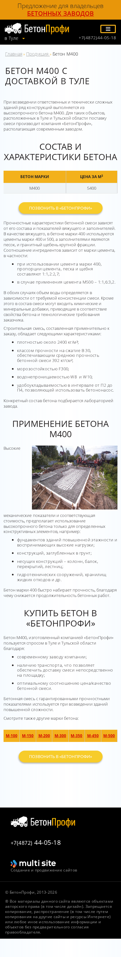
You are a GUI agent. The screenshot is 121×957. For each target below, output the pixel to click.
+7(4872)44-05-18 (97, 38)
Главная (13, 54)
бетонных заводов (60, 13)
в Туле (12, 38)
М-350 (76, 735)
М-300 (60, 735)
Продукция (38, 54)
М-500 (109, 735)
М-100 (11, 735)
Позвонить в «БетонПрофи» (60, 208)
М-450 (93, 735)
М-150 (28, 735)
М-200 (44, 735)
